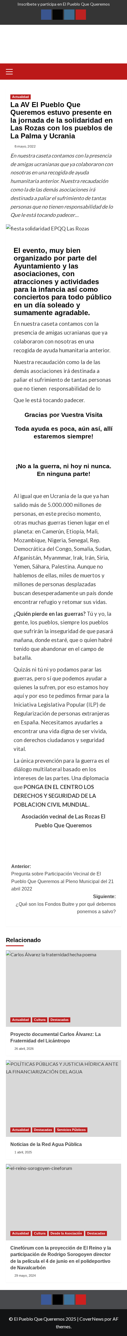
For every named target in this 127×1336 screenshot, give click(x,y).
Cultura (39, 1019)
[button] (12, 70)
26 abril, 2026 (24, 1048)
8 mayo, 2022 (25, 146)
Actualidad (20, 97)
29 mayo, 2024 (25, 1275)
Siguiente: (66, 904)
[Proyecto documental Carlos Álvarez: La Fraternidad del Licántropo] (63, 988)
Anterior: (62, 878)
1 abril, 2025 (23, 1152)
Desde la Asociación (66, 1233)
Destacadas (60, 1019)
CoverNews (91, 1319)
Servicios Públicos (71, 1130)
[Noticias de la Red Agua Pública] (63, 1098)
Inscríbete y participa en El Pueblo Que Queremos (63, 3)
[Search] (117, 71)
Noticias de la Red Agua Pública (46, 1144)
